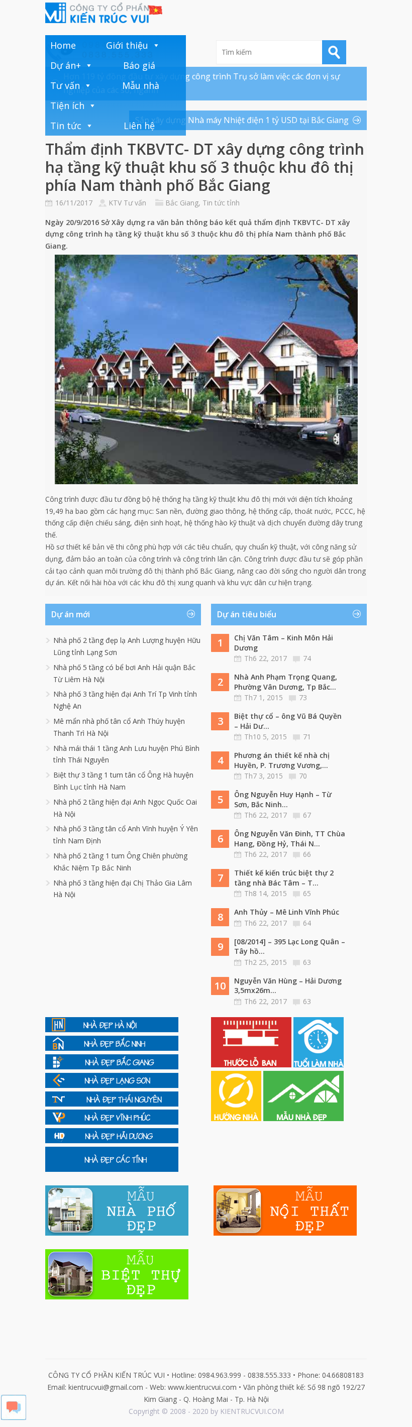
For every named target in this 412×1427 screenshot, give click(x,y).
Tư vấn (65, 85)
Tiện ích (67, 105)
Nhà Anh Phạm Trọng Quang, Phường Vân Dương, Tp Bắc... (285, 682)
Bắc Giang (181, 202)
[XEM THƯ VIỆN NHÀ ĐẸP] (303, 1118)
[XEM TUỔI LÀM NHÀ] (318, 1064)
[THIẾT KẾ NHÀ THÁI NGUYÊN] (111, 1104)
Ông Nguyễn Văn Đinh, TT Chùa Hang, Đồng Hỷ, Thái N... (289, 838)
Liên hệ (139, 126)
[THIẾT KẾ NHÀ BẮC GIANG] (111, 1066)
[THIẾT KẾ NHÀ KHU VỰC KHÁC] (111, 1169)
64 (307, 923)
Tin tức (65, 126)
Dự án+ (65, 65)
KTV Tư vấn (127, 202)
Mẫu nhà (140, 85)
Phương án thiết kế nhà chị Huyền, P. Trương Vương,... (282, 760)
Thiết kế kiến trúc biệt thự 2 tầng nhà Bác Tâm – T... (284, 878)
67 (307, 815)
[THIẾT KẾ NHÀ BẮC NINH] (111, 1048)
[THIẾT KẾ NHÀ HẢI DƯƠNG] (111, 1140)
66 (307, 854)
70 (303, 776)
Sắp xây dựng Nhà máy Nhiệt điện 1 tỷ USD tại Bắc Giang (242, 120)
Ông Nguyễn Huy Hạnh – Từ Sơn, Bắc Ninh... (283, 799)
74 (307, 658)
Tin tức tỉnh (221, 202)
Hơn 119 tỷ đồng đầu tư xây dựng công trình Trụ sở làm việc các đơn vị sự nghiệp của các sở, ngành (201, 83)
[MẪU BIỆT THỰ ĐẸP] (116, 1296)
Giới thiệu (127, 45)
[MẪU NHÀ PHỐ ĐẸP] (116, 1233)
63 (307, 962)
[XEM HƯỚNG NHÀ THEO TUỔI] (237, 1118)
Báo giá (139, 65)
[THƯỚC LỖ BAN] (252, 1064)
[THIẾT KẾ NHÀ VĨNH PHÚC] (111, 1122)
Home (63, 45)
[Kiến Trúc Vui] (103, 13)
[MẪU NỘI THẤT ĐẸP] (285, 1233)
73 (303, 697)
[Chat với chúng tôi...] (13, 1417)
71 (307, 736)
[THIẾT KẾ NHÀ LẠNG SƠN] (111, 1085)
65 (307, 893)
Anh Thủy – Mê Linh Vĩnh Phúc (286, 912)
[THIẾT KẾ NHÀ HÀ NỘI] (111, 1029)
